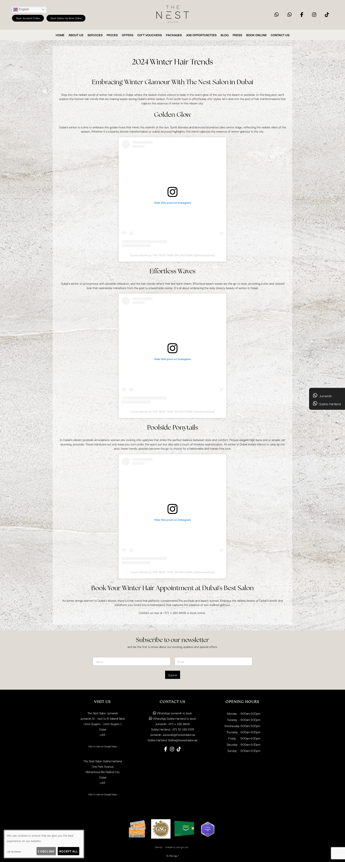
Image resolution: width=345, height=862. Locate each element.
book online (197, 612)
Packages (174, 34)
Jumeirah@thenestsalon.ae (178, 734)
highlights (178, 131)
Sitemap (158, 847)
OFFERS (127, 34)
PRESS (237, 34)
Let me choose (14, 851)
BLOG (225, 34)
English (23, 9)
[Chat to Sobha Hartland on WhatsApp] (290, 14)
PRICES (112, 34)
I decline (46, 851)
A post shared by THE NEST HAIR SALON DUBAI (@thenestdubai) (172, 255)
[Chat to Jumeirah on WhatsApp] (277, 14)
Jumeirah (325, 395)
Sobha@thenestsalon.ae (182, 739)
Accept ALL (68, 851)
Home (60, 34)
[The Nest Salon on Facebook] (301, 14)
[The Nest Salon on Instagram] (314, 14)
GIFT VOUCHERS (149, 34)
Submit (172, 674)
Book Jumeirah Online (28, 18)
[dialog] (44, 844)
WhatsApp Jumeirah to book (174, 712)
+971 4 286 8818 (174, 612)
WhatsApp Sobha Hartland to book (174, 718)
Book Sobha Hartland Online (66, 18)
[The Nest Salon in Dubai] (172, 23)
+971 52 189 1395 (182, 729)
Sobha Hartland (329, 403)
